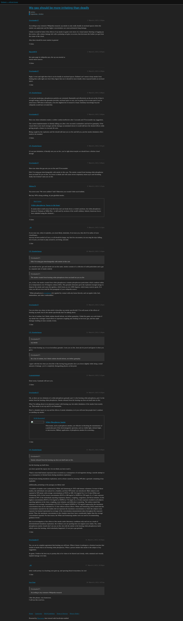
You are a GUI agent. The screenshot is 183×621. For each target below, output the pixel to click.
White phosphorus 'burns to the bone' (45, 205)
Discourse (40, 618)
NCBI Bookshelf (39, 418)
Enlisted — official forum (9, 2)
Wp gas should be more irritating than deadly (59, 8)
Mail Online (38, 201)
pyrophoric (47, 293)
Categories (38, 613)
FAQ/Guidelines (49, 613)
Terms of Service (62, 613)
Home (31, 613)
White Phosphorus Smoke (56, 422)
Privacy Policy (74, 613)
